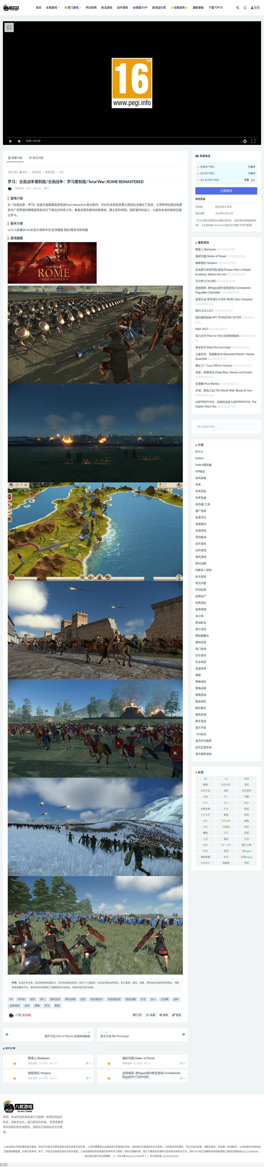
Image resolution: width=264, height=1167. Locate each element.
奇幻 (246, 803)
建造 (246, 809)
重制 (57, 1006)
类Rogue (246, 851)
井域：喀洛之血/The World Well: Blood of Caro (223, 390)
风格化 (226, 863)
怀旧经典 (91, 7)
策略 (37, 1006)
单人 (42, 999)
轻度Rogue (246, 857)
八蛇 (23, 1015)
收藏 (152, 1015)
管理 (226, 851)
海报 (165, 1015)
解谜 (226, 857)
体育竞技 (200, 491)
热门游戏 (200, 649)
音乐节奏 (200, 727)
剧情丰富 (205, 791)
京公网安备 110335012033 (164, 1156)
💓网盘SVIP (140, 7)
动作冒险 (122, 7)
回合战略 (131, 999)
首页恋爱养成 (203, 747)
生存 (246, 839)
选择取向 (205, 863)
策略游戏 (200, 695)
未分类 (199, 616)
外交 (143, 999)
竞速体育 (200, 668)
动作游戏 (200, 550)
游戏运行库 (159, 7)
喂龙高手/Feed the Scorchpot (213, 347)
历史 (82, 999)
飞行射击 (200, 734)
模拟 (205, 833)
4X (11, 999)
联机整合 (200, 708)
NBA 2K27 (201, 329)
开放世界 (205, 815)
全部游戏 (36, 172)
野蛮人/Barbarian (38, 1058)
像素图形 (226, 785)
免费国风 (200, 524)
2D (205, 779)
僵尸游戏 (200, 511)
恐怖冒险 (200, 603)
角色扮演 (32, 1063)
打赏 (138, 1015)
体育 (198, 484)
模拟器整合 (202, 636)
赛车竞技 (200, 721)
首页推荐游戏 (203, 754)
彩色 (226, 815)
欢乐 (226, 833)
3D (226, 779)
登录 (257, 7)
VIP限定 (200, 471)
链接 (178, 1015)
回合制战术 (114, 999)
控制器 (226, 827)
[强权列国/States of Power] (108, 1064)
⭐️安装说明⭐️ (179, 7)
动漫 (205, 797)
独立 (226, 839)
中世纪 (21, 999)
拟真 (246, 821)
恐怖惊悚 (200, 609)
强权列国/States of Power (138, 1058)
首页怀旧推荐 (203, 741)
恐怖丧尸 (200, 596)
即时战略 (70, 999)
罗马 (47, 1006)
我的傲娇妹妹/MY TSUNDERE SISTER (218, 317)
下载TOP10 (215, 7)
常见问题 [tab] (37, 158)
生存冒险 (200, 655)
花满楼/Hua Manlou (207, 384)
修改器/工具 (202, 504)
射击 (226, 809)
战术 (27, 1006)
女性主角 (205, 809)
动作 (32, 999)
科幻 (205, 845)
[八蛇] (10, 189)
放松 (246, 827)
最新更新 (198, 7)
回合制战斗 (96, 999)
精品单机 (200, 701)
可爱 (246, 797)
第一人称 (226, 845)
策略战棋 (50, 172)
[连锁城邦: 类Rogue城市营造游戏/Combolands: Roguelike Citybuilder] (108, 1079)
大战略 (164, 999)
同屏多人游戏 (203, 570)
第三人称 (246, 845)
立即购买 (226, 190)
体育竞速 (200, 498)
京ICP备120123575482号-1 (132, 1156)
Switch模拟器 (203, 465)
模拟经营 (200, 642)
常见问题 (200, 583)
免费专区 (200, 517)
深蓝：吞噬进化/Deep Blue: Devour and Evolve (223, 372)
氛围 (246, 833)
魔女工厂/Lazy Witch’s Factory (213, 365)
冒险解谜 (200, 537)
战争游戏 (14, 1006)
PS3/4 (199, 452)
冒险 (246, 785)
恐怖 (246, 815)
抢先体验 (226, 821)
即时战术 (55, 999)
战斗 (205, 821)
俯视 (205, 785)
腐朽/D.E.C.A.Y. (204, 311)
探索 (205, 827)
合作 (205, 803)
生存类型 (200, 662)
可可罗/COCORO (205, 281)
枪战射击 (200, 622)
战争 (175, 999)
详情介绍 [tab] (16, 158)
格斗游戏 (200, 629)
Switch (199, 458)
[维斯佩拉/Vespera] (14, 1079)
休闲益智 (200, 478)
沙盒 (205, 839)
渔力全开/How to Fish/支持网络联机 (217, 336)
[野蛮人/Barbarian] (14, 1064)
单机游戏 (200, 557)
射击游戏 (106, 7)
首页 (38, 7)
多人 (153, 999)
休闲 (246, 779)
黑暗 (246, 863)
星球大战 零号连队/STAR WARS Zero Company (224, 299)
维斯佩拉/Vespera (39, 1073)
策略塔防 (200, 681)
